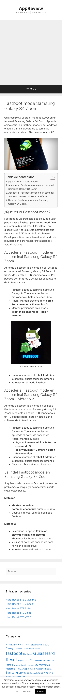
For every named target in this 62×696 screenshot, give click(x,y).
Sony (21, 673)
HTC (30, 660)
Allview (15, 644)
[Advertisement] (31, 52)
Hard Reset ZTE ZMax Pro (21, 599)
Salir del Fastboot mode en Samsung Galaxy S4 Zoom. (28, 202)
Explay (37, 649)
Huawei (37, 660)
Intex (9, 664)
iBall (53, 660)
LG (36, 664)
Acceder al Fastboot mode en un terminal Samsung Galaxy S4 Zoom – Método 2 (31, 194)
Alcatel (9, 645)
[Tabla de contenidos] (52, 177)
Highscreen (22, 660)
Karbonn (16, 665)
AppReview (31, 8)
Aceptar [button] (40, 691)
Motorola (10, 668)
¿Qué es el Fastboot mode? (23, 181)
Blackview (35, 645)
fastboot (14, 653)
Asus (28, 645)
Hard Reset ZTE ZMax (18, 608)
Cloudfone (18, 649)
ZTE (23, 676)
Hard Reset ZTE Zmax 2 (20, 604)
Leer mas (26, 691)
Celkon (47, 645)
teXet (40, 673)
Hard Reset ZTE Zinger (19, 612)
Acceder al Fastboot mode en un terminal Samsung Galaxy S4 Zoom (31, 187)
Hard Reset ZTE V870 (18, 617)
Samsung (12, 672)
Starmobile (34, 673)
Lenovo (30, 665)
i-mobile (46, 660)
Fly (24, 654)
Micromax (44, 664)
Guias (38, 653)
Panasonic (40, 669)
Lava (23, 665)
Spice (26, 673)
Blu (42, 644)
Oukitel (32, 669)
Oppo (26, 668)
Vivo (45, 672)
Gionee (29, 654)
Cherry (9, 648)
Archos (22, 645)
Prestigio (48, 669)
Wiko (51, 673)
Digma (25, 649)
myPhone (19, 669)
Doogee (31, 649)
